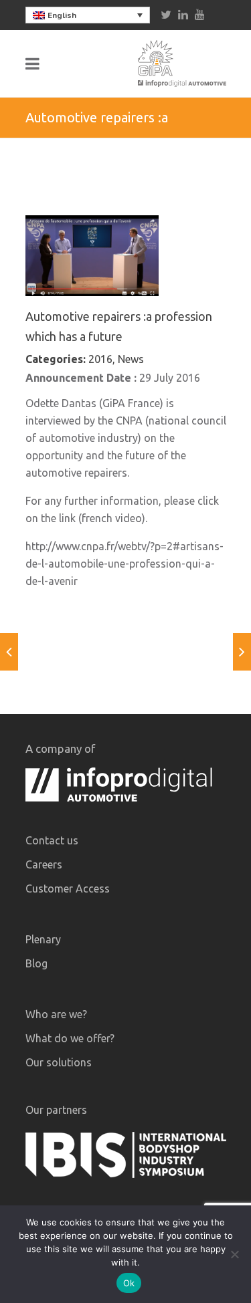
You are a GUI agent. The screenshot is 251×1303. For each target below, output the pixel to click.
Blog (36, 963)
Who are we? (56, 1014)
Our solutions (58, 1062)
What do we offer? (69, 1038)
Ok (129, 1283)
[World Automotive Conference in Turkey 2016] (9, 652)
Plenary (43, 939)
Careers (43, 864)
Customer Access (67, 888)
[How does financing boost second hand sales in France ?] (242, 652)
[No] (234, 1254)
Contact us (51, 840)
